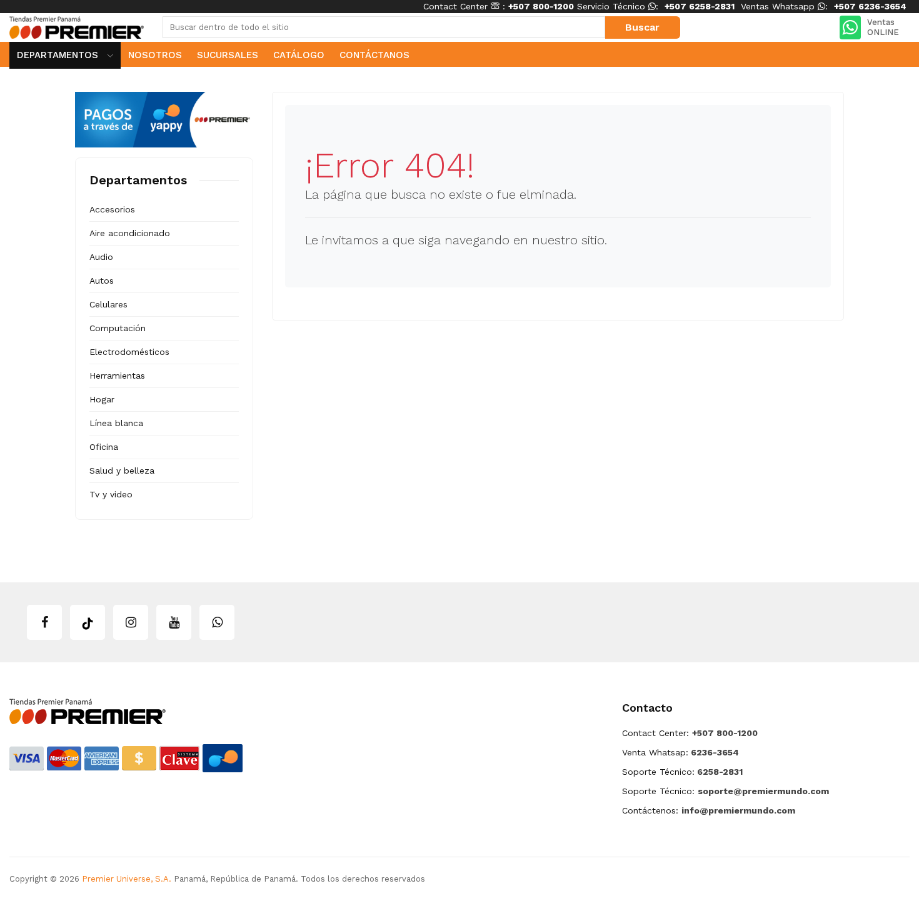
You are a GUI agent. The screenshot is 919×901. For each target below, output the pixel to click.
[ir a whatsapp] (216, 622)
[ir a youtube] (173, 622)
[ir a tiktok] (87, 622)
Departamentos (59, 55)
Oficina (103, 447)
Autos (101, 281)
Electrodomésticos (129, 352)
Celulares (108, 304)
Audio (101, 257)
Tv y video (111, 494)
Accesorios (112, 209)
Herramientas (117, 376)
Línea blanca (116, 423)
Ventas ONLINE (883, 27)
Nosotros (155, 55)
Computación (117, 328)
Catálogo (298, 55)
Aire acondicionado (129, 233)
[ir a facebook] (44, 622)
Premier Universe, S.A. (126, 879)
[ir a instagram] (130, 622)
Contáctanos (374, 55)
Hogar (101, 399)
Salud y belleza (121, 470)
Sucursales (227, 55)
